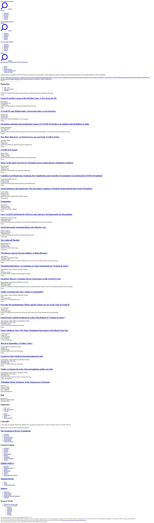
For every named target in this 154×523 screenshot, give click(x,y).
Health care (110, 77)
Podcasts (6, 16)
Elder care (60, 77)
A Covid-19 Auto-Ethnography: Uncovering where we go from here (28, 111)
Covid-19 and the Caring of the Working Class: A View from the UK (29, 98)
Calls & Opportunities (9, 485)
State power (17, 79)
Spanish (12, 79)
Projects (6, 17)
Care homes (22, 77)
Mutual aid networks (128, 77)
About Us (6, 434)
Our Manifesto (7, 440)
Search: (2, 80)
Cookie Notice (7, 494)
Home (5, 66)
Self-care (7, 79)
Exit (2, 395)
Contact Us (7, 492)
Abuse (7, 77)
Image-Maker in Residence (10, 475)
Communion (6, 201)
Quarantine (144, 77)
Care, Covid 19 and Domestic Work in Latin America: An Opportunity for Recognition (36, 214)
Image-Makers (7, 454)
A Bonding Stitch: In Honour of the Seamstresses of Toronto (25, 382)
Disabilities (43, 77)
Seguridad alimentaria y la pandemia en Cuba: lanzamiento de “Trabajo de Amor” (35, 266)
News (5, 482)
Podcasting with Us (9, 468)
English (80, 77)
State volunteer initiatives (27, 79)
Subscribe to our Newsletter (11, 504)
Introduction (7, 415)
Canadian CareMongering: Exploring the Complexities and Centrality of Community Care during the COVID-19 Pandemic (52, 176)
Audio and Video (8, 72)
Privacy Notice (7, 493)
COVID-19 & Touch (9, 150)
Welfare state (48, 79)
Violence (42, 79)
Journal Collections (9, 458)
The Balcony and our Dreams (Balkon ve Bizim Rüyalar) (24, 253)
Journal (6, 19)
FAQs (5, 416)
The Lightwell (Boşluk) (10, 240)
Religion (3, 79)
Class (32, 77)
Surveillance (37, 79)
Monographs (7, 471)
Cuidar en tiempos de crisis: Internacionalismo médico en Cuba (27, 369)
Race (148, 77)
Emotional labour (67, 77)
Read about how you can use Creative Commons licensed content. (15, 427)
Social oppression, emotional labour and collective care (23, 227)
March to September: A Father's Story (16, 343)
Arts (13, 77)
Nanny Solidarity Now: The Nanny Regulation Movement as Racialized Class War (34, 330)
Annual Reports (8, 438)
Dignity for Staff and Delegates (12, 496)
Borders (17, 77)
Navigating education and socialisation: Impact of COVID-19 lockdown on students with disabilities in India (45, 124)
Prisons (139, 77)
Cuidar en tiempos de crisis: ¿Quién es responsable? (22, 292)
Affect (10, 77)
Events (5, 483)
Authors (6, 460)
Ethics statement (8, 418)
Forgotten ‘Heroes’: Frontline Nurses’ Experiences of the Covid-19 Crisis (31, 279)
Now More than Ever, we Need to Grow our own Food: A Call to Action (30, 137)
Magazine (6, 14)
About (5, 413)
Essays (5, 67)
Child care (28, 77)
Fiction (5, 452)
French (91, 77)
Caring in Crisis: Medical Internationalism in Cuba (22, 356)
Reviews (6, 451)
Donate (2, 10)
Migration (120, 77)
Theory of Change (8, 441)
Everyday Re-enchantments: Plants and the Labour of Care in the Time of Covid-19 (35, 305)
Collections (7, 457)
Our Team (6, 435)
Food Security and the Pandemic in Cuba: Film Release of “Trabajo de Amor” (33, 318)
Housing (115, 77)
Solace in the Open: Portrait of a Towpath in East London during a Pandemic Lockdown (37, 163)
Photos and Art (7, 69)
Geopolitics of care (102, 77)
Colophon (6, 497)
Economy (55, 77)
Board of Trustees (8, 437)
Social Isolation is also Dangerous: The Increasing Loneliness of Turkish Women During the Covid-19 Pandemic (46, 189)
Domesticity (49, 77)
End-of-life (75, 77)
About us (6, 13)
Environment (85, 77)
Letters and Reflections (9, 70)
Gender (95, 77)
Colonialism (37, 77)
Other (135, 77)
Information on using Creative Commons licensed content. (73, 520)
